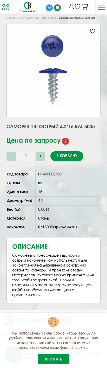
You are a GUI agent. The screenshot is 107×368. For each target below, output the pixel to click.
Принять (53, 359)
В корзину (66, 156)
